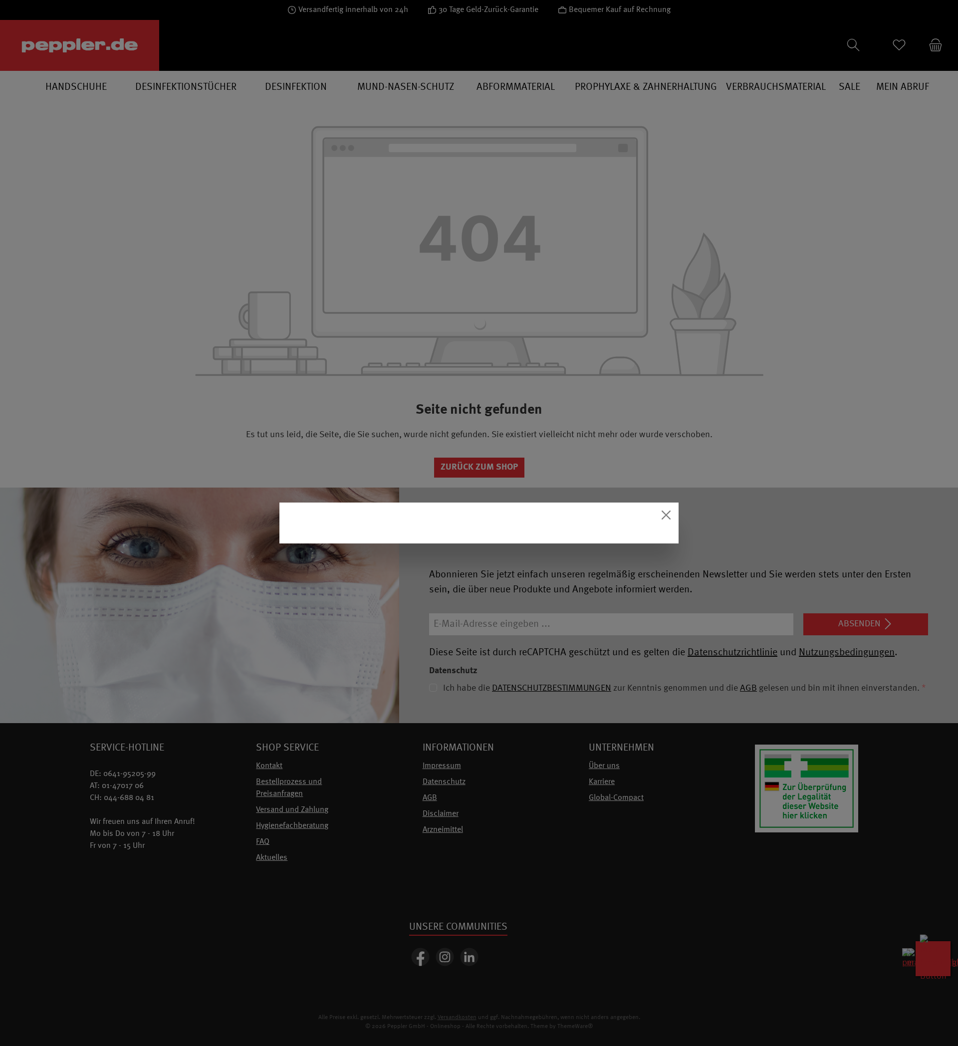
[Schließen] (666, 515)
